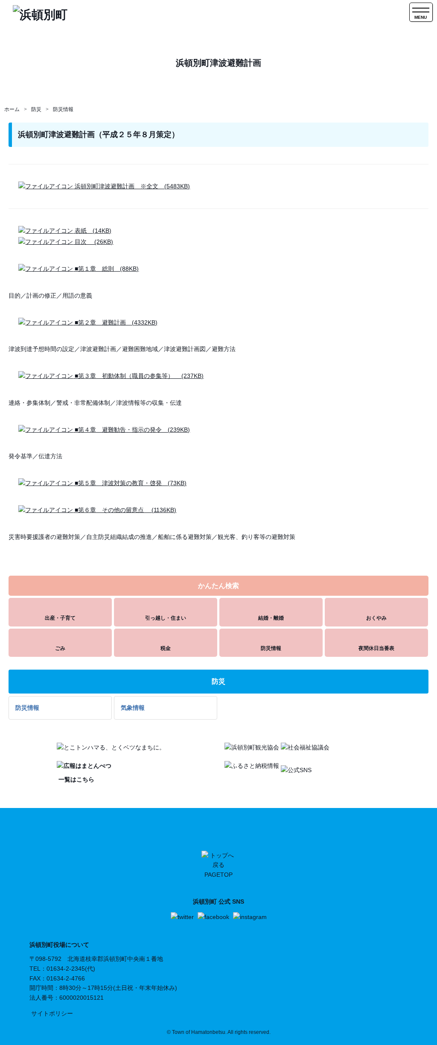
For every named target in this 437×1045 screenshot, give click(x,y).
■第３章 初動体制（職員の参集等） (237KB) (138, 375)
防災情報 (63, 109)
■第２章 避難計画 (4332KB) (115, 322)
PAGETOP (218, 874)
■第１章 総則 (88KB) (106, 268)
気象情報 (133, 707)
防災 (36, 109)
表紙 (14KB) (92, 230)
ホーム (12, 109)
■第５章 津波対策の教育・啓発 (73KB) (129, 483)
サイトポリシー (52, 1013)
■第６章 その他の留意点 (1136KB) (124, 509)
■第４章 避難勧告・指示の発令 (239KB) (131, 429)
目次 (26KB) (93, 241)
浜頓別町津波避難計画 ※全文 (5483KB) (131, 186)
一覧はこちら (75, 779)
